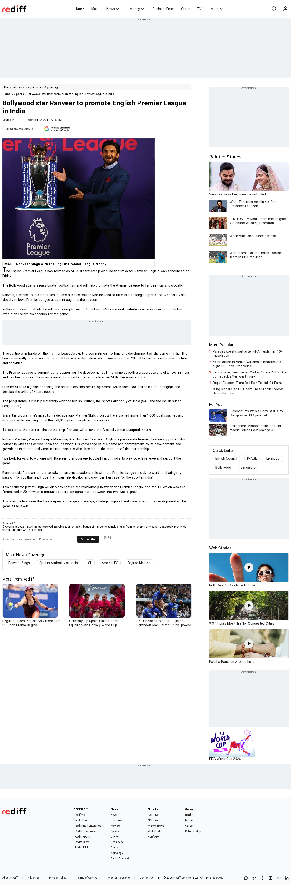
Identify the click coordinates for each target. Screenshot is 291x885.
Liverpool (273, 458)
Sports (19, 94)
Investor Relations (118, 877)
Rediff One (80, 820)
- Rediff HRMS (82, 836)
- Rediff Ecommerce (86, 831)
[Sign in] (285, 8)
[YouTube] (279, 878)
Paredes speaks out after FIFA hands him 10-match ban (247, 353)
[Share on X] (254, 878)
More (214, 9)
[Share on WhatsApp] (246, 878)
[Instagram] (270, 878)
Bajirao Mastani (139, 563)
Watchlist (154, 831)
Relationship (193, 831)
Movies (115, 825)
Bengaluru (248, 467)
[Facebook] (262, 878)
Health (189, 814)
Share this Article (21, 129)
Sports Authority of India (58, 563)
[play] (248, 567)
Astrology (117, 853)
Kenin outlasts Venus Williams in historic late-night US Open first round (248, 364)
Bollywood (223, 467)
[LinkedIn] (287, 878)
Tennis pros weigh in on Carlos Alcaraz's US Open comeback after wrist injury (250, 374)
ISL (89, 563)
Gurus (185, 9)
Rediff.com (180, 877)
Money (135, 9)
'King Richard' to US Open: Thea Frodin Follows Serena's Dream (248, 391)
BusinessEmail (163, 9)
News (110, 9)
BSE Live (153, 814)
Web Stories (220, 548)
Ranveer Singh (19, 563)
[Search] (274, 8)
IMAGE (252, 458)
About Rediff (10, 877)
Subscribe (88, 539)
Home (79, 9)
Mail (94, 9)
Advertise (33, 877)
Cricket (115, 836)
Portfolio (153, 836)
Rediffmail (80, 814)
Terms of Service (86, 877)
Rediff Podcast (120, 858)
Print (110, 537)
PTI (14, 119)
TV (199, 9)
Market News (156, 825)
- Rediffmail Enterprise (87, 825)
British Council (226, 458)
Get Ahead (117, 842)
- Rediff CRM (81, 842)
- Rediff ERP (81, 847)
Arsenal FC (110, 563)
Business (117, 820)
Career (189, 825)
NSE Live (153, 820)
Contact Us (147, 877)
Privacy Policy (57, 877)
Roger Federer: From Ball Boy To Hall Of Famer (248, 383)
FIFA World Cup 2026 (225, 759)
